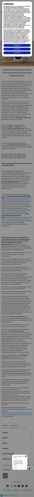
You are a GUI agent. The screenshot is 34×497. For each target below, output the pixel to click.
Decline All (17, 49)
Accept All (17, 45)
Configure (17, 52)
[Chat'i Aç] (30, 467)
